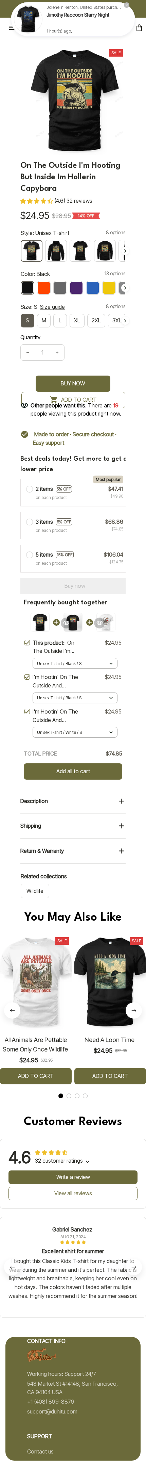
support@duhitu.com (52, 1411)
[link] (28, 20)
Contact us (40, 1451)
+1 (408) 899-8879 (50, 1401)
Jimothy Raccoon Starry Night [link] (78, 15)
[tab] (61, 1096)
